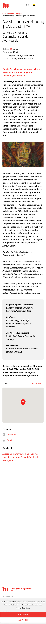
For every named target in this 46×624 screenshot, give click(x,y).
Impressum (7, 596)
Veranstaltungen (15, 14)
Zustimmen (23, 615)
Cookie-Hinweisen (23, 608)
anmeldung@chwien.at (13, 75)
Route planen (38, 384)
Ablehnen (23, 620)
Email (9, 440)
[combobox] (28, 5)
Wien (4, 14)
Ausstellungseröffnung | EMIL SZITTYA (19, 16)
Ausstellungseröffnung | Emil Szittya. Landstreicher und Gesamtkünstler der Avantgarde (21, 457)
